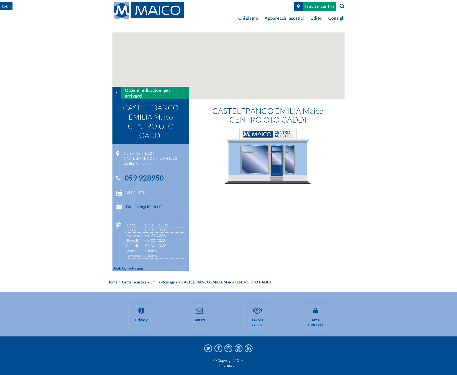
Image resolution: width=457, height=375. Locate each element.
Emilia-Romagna (163, 282)
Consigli (336, 18)
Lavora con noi (257, 322)
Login (6, 6)
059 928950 (144, 178)
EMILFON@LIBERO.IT (144, 207)
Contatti (200, 320)
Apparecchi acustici (284, 18)
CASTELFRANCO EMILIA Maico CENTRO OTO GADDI (226, 282)
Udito (316, 18)
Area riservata (315, 322)
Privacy (141, 320)
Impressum (228, 365)
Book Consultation (127, 268)
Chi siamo (248, 18)
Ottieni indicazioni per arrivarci (148, 93)
